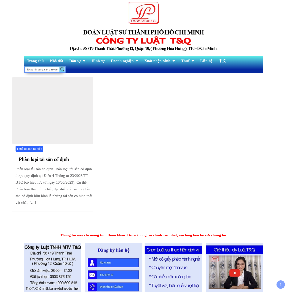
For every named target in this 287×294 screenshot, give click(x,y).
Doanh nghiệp (122, 61)
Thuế (185, 61)
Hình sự (98, 61)
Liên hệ (206, 61)
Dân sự (75, 61)
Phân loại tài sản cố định (44, 159)
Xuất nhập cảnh (157, 61)
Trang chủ (35, 61)
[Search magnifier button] (62, 69)
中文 (222, 61)
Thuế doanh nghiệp (29, 148)
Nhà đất (56, 61)
